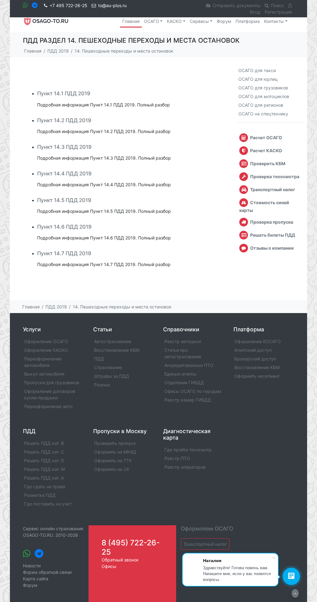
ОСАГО (151, 21)
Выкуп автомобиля (44, 373)
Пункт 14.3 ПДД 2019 (64, 147)
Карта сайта (35, 578)
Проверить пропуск (115, 443)
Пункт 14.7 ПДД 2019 (64, 253)
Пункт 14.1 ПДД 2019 (63, 93)
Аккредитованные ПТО (188, 365)
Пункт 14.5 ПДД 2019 (64, 200)
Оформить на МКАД (115, 451)
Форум (224, 21)
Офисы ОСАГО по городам (192, 391)
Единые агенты (180, 373)
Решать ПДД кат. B (44, 443)
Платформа (248, 21)
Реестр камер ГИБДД (187, 399)
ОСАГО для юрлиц (258, 79)
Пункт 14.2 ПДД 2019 (64, 120)
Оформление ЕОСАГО (257, 341)
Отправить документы (236, 5)
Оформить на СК (111, 469)
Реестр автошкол (182, 341)
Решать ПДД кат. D (44, 460)
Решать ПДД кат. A (44, 477)
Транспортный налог (205, 544)
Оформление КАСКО (46, 350)
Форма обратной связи (47, 572)
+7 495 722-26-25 (68, 5)
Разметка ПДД (40, 495)
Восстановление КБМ (116, 350)
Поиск (277, 5)
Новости (32, 565)
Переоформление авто (48, 406)
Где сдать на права (44, 486)
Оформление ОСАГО (46, 341)
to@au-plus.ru (112, 5)
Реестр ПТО (177, 458)
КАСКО (174, 21)
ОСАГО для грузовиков (263, 87)
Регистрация (278, 12)
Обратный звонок (120, 559)
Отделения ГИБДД (184, 382)
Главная (131, 21)
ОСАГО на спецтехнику (263, 113)
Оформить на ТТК (113, 460)
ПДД (99, 358)
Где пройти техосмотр (188, 449)
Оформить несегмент (257, 376)
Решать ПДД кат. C (44, 451)
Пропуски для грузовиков (51, 382)
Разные (102, 384)
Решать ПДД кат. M (44, 469)
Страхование (108, 367)
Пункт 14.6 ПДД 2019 (64, 227)
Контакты (274, 21)
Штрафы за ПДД (111, 376)
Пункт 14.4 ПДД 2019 (64, 173)
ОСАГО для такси (257, 70)
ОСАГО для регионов (260, 105)
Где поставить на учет (48, 503)
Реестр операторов (185, 467)
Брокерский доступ (255, 358)
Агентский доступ (253, 350)
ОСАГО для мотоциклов (263, 96)
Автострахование (112, 341)
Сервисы (199, 21)
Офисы (109, 566)
